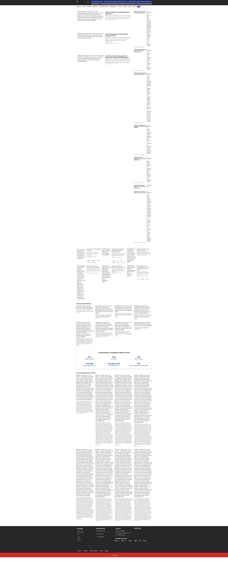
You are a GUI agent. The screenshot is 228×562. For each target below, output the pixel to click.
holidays (93, 262)
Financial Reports (101, 536)
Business (89, 6)
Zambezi (88, 260)
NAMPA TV (79, 6)
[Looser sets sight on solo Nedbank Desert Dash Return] (90, 21)
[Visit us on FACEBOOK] (117, 541)
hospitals (113, 262)
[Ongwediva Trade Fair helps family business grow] (131, 255)
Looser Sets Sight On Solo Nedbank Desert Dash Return (114, 1)
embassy (88, 262)
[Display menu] (88, 2)
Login (138, 6)
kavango (123, 262)
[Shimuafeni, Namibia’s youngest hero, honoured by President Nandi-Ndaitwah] (90, 65)
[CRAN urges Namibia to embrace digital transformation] (106, 273)
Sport (129, 6)
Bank (138, 279)
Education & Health (103, 6)
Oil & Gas (120, 6)
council (117, 260)
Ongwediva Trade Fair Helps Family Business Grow (91, 1)
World (133, 6)
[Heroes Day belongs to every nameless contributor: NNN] (90, 43)
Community (95, 6)
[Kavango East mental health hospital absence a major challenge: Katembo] (106, 251)
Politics (125, 6)
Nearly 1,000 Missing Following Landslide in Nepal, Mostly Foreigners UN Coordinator (120, 3)
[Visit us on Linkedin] (131, 541)
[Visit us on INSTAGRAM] (124, 541)
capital (147, 279)
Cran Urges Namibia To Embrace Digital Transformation (138, 1)
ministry (118, 262)
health (121, 260)
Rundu (113, 260)
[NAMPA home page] (81, 2)
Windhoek (142, 279)
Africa (84, 6)
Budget (98, 260)
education (93, 260)
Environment (113, 6)
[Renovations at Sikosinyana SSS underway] (81, 253)
